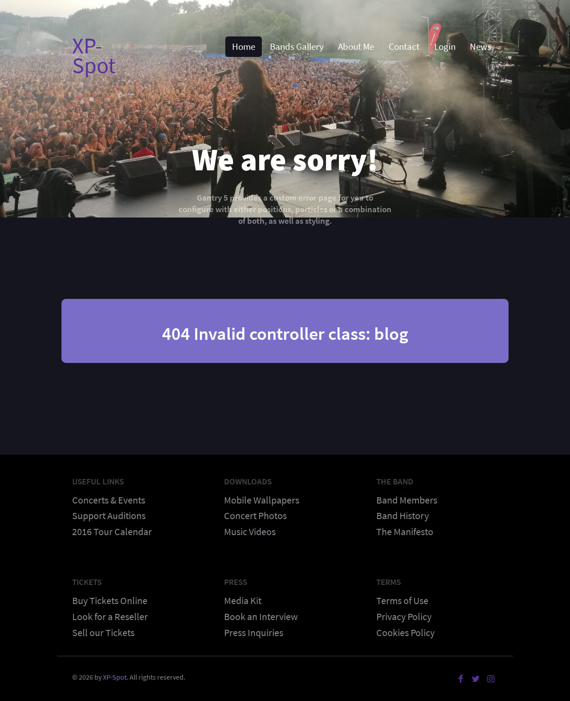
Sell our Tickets (103, 632)
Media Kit (242, 600)
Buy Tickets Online (109, 600)
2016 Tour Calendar (112, 531)
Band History (402, 515)
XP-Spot (94, 55)
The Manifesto (404, 531)
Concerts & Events (108, 500)
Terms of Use (402, 600)
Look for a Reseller (110, 616)
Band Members (406, 500)
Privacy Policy (404, 616)
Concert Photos (255, 515)
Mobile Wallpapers (261, 500)
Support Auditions (109, 515)
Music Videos (250, 531)
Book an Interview (261, 616)
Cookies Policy (405, 632)
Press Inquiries (253, 632)
